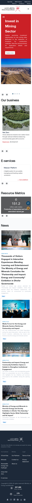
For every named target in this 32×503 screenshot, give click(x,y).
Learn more (9, 46)
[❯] (6, 94)
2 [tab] (15, 93)
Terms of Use (26, 455)
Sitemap (29, 3)
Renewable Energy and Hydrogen (4, 465)
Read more (5, 142)
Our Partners (15, 455)
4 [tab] (19, 93)
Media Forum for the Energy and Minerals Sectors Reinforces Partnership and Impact (14, 325)
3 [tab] (17, 93)
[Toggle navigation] (28, 9)
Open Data (9, 2)
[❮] (2, 94)
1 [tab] (12, 93)
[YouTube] (11, 499)
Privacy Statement (25, 460)
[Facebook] (17, 499)
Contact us (21, 3)
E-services (4, 477)
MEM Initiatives (18, 2)
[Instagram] (24, 499)
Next (2, 151)
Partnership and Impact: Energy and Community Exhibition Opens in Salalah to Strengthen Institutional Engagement (15, 365)
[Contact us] (28, 203)
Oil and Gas (4, 455)
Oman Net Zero (4, 472)
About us (14, 3)
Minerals (3, 459)
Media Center (28, 2)
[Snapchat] (7, 499)
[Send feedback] (28, 208)
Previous (6, 151)
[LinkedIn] (14, 499)
